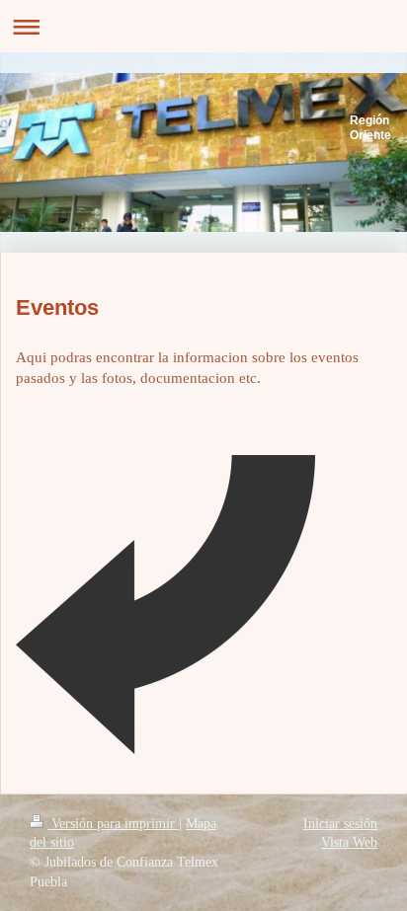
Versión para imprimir (113, 823)
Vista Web (349, 842)
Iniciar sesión (340, 823)
